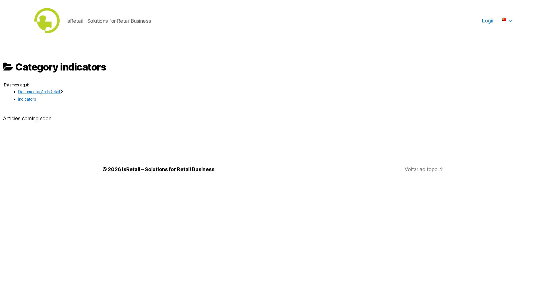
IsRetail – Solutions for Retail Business (168, 169)
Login (488, 21)
